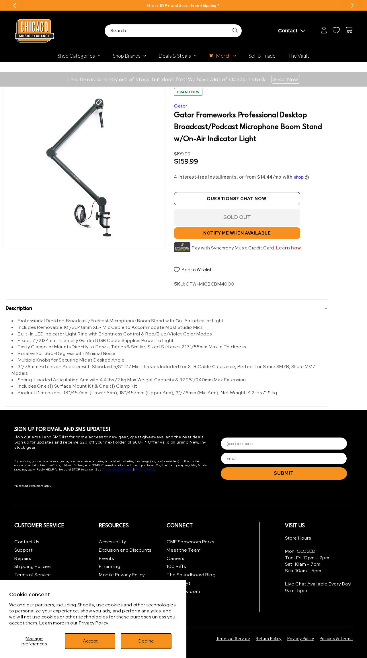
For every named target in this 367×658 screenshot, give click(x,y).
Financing (109, 566)
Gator (180, 106)
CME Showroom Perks (190, 542)
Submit (284, 473)
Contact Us (26, 542)
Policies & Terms (336, 638)
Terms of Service (32, 575)
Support (23, 550)
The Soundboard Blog (191, 575)
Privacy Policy (93, 623)
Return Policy (269, 638)
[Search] (235, 30)
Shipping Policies (32, 566)
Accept (90, 641)
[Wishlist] (336, 30)
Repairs (22, 558)
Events (106, 558)
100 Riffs (176, 566)
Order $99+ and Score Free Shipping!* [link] (183, 5)
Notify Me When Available (237, 233)
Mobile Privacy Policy (122, 575)
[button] (166, 309)
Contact (287, 31)
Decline (146, 641)
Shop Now (285, 79)
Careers (175, 558)
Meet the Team (184, 550)
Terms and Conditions (117, 469)
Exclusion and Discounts (125, 550)
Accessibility (112, 542)
